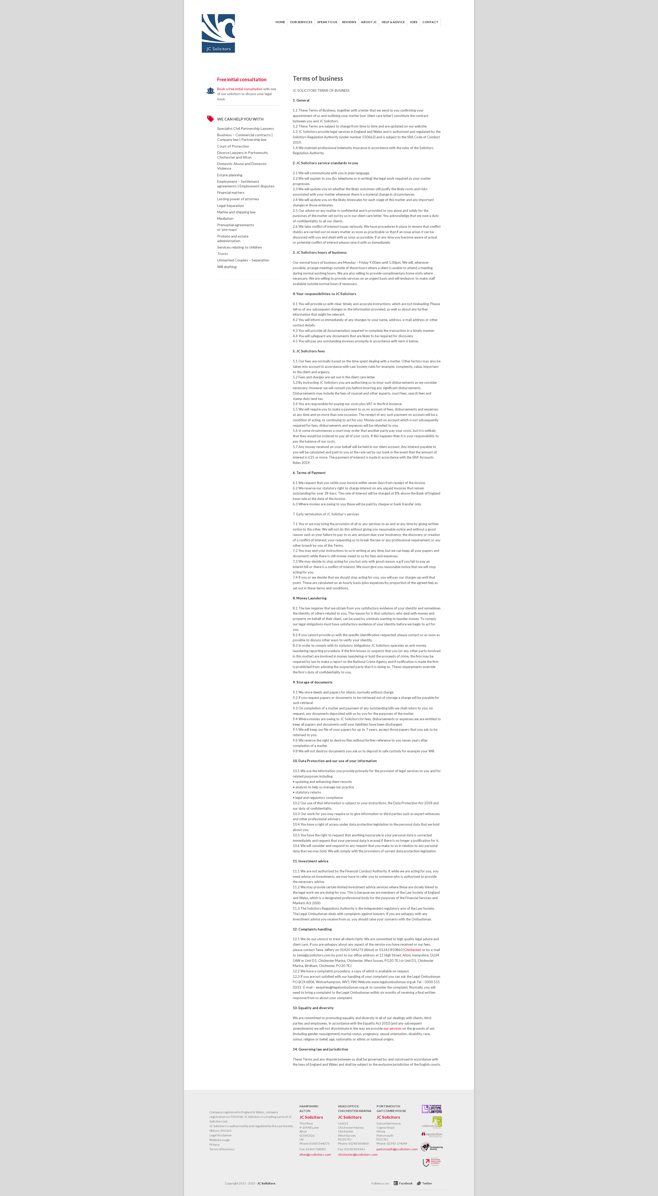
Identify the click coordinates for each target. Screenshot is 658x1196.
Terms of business (222, 1149)
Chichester (412, 950)
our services (392, 1028)
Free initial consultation (242, 79)
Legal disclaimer (220, 1135)
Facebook (406, 1183)
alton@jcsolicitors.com (315, 1154)
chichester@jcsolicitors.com (358, 1154)
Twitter (427, 1183)
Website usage (219, 1140)
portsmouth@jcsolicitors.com (397, 1149)
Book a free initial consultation (239, 89)
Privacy (214, 1144)
